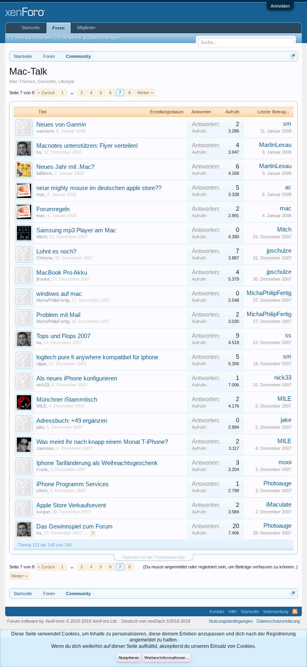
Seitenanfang (275, 611)
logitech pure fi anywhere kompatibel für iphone (97, 357)
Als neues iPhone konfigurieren (76, 378)
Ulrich (42, 490)
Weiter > (145, 92)
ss (288, 335)
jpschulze (279, 250)
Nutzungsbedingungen (231, 621)
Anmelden (280, 6)
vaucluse (45, 131)
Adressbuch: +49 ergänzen (71, 421)
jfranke (43, 279)
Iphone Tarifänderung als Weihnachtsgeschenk (97, 463)
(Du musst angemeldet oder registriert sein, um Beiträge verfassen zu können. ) (220, 566)
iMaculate (278, 504)
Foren (58, 28)
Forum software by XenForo (62, 621)
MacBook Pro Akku (61, 272)
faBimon (44, 173)
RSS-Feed (295, 611)
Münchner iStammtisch (66, 399)
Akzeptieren (128, 658)
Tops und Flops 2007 (63, 336)
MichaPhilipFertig (52, 300)
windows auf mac (59, 294)
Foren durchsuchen (31, 38)
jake (40, 427)
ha (38, 152)
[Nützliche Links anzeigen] (292, 56)
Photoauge (277, 483)
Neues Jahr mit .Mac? (65, 167)
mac (40, 194)
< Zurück (46, 92)
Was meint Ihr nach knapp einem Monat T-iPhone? (102, 442)
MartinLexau (275, 145)
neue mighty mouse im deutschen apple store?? (98, 188)
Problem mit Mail (58, 315)
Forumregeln (53, 209)
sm (287, 124)
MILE (41, 406)
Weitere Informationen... (166, 658)
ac (288, 187)
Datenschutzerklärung (278, 621)
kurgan (43, 511)
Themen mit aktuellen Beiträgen (89, 38)
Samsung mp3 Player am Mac (76, 230)
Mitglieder (86, 27)
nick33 (42, 384)
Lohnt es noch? (56, 251)
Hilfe (232, 611)
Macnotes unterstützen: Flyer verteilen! (87, 146)
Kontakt (216, 611)
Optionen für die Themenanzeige (153, 557)
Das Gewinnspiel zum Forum (74, 526)
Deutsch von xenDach (156, 621)
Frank (42, 469)
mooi (285, 462)
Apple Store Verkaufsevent (71, 505)
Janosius (45, 448)
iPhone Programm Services (72, 484)
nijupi (41, 363)
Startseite (31, 27)
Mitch (41, 236)
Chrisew (44, 257)
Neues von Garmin (61, 124)
